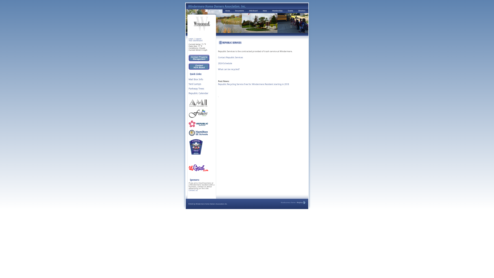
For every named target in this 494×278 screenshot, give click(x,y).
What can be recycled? (229, 69)
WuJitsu (300, 202)
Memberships (277, 11)
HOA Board (253, 11)
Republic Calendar (198, 93)
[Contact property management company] (199, 58)
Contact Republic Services (230, 57)
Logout (198, 38)
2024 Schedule (225, 63)
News (265, 11)
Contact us (193, 190)
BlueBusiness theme (288, 202)
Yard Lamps (195, 83)
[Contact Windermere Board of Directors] (199, 66)
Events (290, 11)
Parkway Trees (196, 88)
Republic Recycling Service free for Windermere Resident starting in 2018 (253, 84)
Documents (239, 11)
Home (227, 11)
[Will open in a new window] (198, 102)
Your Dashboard (195, 40)
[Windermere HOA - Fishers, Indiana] (201, 23)
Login (191, 38)
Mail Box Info (196, 79)
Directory (301, 11)
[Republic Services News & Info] (198, 123)
